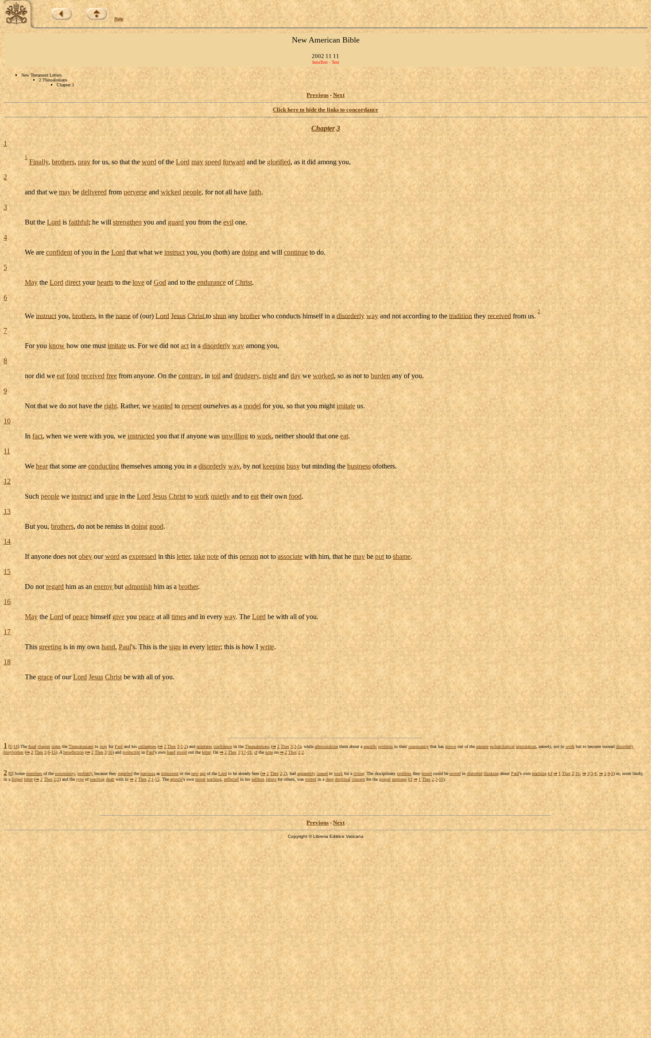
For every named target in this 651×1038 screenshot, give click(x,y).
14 (7, 541)
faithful (79, 222)
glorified (279, 162)
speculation (526, 746)
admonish (138, 586)
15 (7, 571)
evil (228, 222)
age (202, 773)
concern (358, 779)
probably (85, 773)
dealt (110, 779)
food (72, 376)
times (178, 616)
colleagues (147, 746)
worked (323, 376)
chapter (44, 746)
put (379, 556)
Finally (38, 162)
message (399, 779)
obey (85, 556)
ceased (322, 773)
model (252, 406)
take (199, 556)
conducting (103, 466)
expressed (142, 556)
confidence (222, 746)
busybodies (13, 752)
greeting (50, 647)
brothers (63, 162)
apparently (306, 773)
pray (84, 162)
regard (55, 586)
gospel (385, 779)
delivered (94, 192)
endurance (211, 282)
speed (213, 162)
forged (17, 779)
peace (81, 616)
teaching (539, 773)
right (110, 406)
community (418, 746)
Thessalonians (81, 746)
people (192, 192)
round (182, 752)
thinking (491, 773)
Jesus (178, 315)
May (31, 282)
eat (61, 376)
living (358, 773)
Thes (171, 746)
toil (216, 376)
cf (255, 752)
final (32, 746)
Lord (183, 162)
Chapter (323, 128)
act (185, 345)
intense (482, 746)
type (80, 779)
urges (56, 746)
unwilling (234, 436)
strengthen (127, 222)
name (123, 315)
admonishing (326, 746)
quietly (220, 496)
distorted (474, 773)
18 (7, 662)
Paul (125, 647)
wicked (171, 192)
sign (175, 647)
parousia (147, 773)
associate (290, 556)
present (192, 406)
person (249, 556)
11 (7, 451)
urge (111, 496)
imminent (169, 773)
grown (450, 746)
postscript (131, 752)
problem (385, 746)
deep (329, 779)
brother (250, 315)
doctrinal (342, 779)
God (160, 282)
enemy (103, 586)
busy (293, 466)
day (296, 376)
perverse (135, 192)
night (270, 376)
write (267, 647)
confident (59, 252)
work (264, 436)
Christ (243, 282)
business (359, 466)
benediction (73, 752)
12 (7, 481)
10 (7, 421)
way (372, 315)
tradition (460, 315)
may (197, 162)
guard (176, 222)
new (194, 773)
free (111, 376)
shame (402, 556)
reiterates (204, 746)
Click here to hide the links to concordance (325, 109)
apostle (176, 779)
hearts (105, 282)
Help (119, 18)
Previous (317, 95)
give (118, 616)
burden (380, 376)
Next (339, 95)
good (156, 526)
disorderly (350, 315)
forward (234, 162)
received (499, 315)
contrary (189, 376)
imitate (117, 345)
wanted (162, 406)
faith (255, 192)
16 (7, 601)
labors (271, 779)
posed (427, 773)
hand (108, 647)
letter (183, 556)
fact (37, 436)
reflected (231, 779)
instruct (174, 252)
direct (73, 282)
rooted (455, 773)
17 (7, 631)
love (138, 282)
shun (219, 315)
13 (7, 511)
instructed (141, 436)
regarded (125, 773)
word (149, 162)
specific (370, 746)
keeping (274, 466)
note (213, 556)
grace (45, 677)
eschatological (502, 746)
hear (42, 466)
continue (296, 252)
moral (200, 779)
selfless (258, 779)
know (57, 345)
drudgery (246, 376)
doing (250, 252)
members (34, 773)
